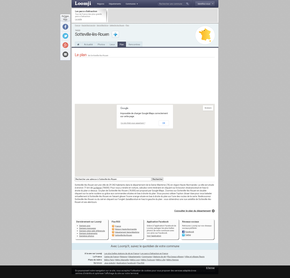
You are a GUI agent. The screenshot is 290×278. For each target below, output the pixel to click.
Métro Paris (109, 260)
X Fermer (210, 268)
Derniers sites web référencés (92, 231)
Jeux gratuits (109, 263)
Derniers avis (84, 226)
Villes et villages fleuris (195, 257)
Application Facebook (126, 263)
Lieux (112, 44)
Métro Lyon (135, 260)
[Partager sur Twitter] (65, 36)
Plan (127, 25)
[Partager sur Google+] (65, 45)
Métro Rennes (173, 260)
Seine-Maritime (102, 25)
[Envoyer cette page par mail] (65, 54)
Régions (123, 257)
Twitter (188, 235)
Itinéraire (208, 108)
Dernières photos (86, 236)
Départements (135, 257)
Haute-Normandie (88, 25)
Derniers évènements (88, 233)
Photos (101, 44)
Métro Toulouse (148, 260)
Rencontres (134, 44)
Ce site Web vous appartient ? (133, 123)
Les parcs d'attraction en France (154, 253)
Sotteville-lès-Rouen (117, 25)
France (77, 25)
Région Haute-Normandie (126, 229)
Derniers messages (87, 228)
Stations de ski (159, 257)
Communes (147, 257)
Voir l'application (154, 236)
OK (163, 123)
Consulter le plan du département (192, 210)
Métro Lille (160, 260)
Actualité (88, 44)
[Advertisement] (163, 15)
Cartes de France (111, 257)
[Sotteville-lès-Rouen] (78, 44)
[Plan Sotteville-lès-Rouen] (205, 35)
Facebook (189, 232)
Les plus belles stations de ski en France (121, 253)
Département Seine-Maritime (127, 232)
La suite (78, 19)
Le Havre (97, 188)
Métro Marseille (122, 260)
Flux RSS (116, 221)
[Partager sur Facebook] (65, 27)
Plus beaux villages (175, 257)
